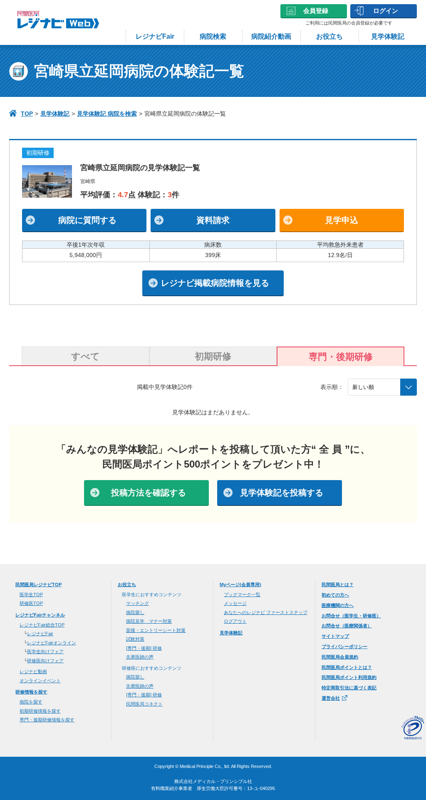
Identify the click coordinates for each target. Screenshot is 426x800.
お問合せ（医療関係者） (347, 625)
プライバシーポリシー (344, 646)
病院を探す (31, 701)
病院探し (135, 612)
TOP (27, 113)
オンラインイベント (40, 680)
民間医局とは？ (338, 584)
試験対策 (135, 639)
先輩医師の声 (140, 656)
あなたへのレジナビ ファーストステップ (265, 612)
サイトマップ (335, 636)
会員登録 (315, 10)
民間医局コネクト (144, 703)
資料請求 (213, 220)
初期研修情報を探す (40, 710)
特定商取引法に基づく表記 (349, 687)
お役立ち (329, 36)
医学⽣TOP (31, 594)
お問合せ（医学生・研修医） (351, 615)
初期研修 (213, 356)
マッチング (137, 603)
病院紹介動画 (271, 36)
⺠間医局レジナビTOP (38, 584)
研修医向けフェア (45, 660)
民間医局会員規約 (340, 656)
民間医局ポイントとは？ (347, 667)
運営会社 (331, 698)
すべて (85, 356)
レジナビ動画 (33, 671)
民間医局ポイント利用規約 (349, 677)
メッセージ (235, 603)
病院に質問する (87, 220)
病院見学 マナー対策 (149, 621)
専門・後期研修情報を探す (47, 719)
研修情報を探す (31, 691)
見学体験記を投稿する (281, 492)
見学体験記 (387, 36)
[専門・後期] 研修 (144, 648)
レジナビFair (155, 36)
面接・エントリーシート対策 (156, 630)
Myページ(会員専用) (240, 584)
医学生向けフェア (45, 651)
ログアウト (235, 621)
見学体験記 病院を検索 (107, 113)
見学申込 (341, 220)
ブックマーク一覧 (242, 594)
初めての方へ (335, 594)
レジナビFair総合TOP (42, 624)
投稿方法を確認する (148, 492)
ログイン (385, 10)
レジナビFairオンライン (51, 642)
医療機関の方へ (338, 605)
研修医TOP (31, 603)
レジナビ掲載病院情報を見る (215, 282)
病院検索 (213, 36)
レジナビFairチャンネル (40, 614)
